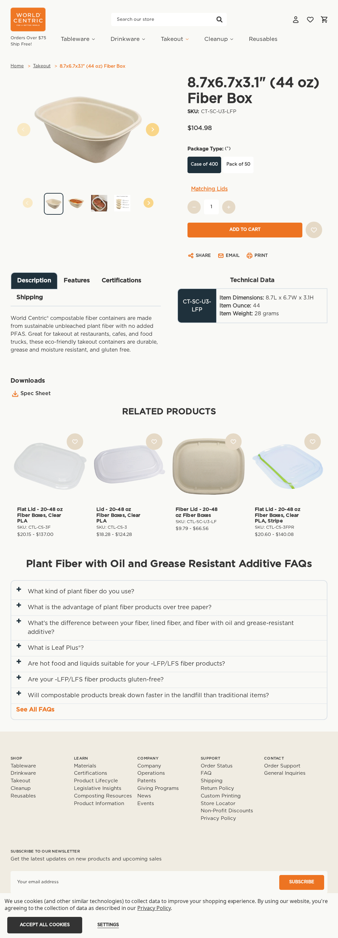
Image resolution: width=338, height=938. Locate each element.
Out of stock (288, 466)
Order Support (282, 766)
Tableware (75, 39)
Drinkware (125, 39)
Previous (23, 129)
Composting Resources (103, 796)
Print (261, 256)
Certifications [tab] (121, 281)
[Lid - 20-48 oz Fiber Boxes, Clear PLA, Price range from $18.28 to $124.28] (129, 466)
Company (149, 766)
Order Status (217, 766)
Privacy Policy (218, 818)
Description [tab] (34, 281)
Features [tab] (77, 281)
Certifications (90, 773)
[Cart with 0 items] (324, 19)
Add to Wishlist (75, 441)
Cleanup (216, 39)
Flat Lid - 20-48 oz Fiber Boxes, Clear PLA (40, 515)
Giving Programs (158, 788)
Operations (151, 773)
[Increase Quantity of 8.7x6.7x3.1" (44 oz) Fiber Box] (228, 207)
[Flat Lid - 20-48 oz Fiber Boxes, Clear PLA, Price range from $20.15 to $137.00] (50, 466)
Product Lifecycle (96, 780)
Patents (146, 780)
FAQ (206, 773)
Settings (108, 925)
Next (152, 129)
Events (145, 803)
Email (233, 256)
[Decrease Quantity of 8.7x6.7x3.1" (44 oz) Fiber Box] (194, 207)
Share (203, 256)
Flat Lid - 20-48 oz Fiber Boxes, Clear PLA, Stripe (277, 515)
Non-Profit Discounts (227, 810)
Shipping (211, 780)
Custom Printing (221, 796)
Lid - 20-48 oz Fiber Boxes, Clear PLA (118, 515)
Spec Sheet (35, 393)
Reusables (263, 39)
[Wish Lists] (310, 19)
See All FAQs (35, 710)
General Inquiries (285, 773)
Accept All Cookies (45, 925)
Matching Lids (209, 189)
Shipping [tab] (30, 297)
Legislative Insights (97, 788)
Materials (85, 766)
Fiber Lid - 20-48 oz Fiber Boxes (197, 512)
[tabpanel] (88, 201)
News (144, 796)
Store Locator (218, 803)
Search (219, 19)
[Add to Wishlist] (314, 230)
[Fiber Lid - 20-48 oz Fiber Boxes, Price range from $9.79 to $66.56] (208, 466)
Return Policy (217, 788)
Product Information (99, 803)
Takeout (172, 39)
